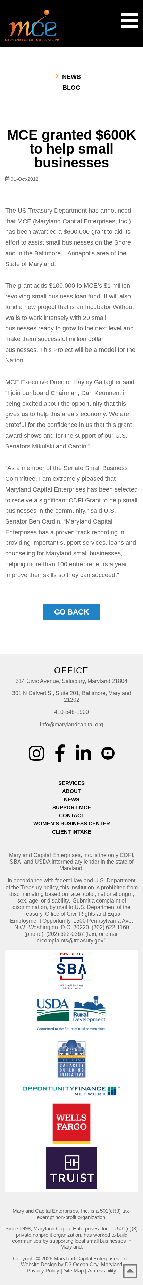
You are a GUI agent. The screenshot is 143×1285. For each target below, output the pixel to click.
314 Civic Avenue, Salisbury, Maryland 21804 (71, 681)
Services (71, 783)
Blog (71, 87)
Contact (71, 815)
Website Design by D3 (46, 1264)
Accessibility (102, 1271)
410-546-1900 (71, 712)
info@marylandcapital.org (71, 724)
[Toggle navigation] (129, 20)
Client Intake (71, 832)
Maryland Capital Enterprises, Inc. (92, 1258)
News (71, 76)
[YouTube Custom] (108, 748)
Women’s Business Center (71, 823)
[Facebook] (59, 753)
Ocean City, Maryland (97, 1264)
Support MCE (71, 807)
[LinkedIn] (83, 753)
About (71, 791)
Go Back (71, 612)
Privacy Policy (43, 1271)
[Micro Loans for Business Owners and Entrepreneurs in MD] (32, 26)
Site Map (74, 1271)
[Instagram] (36, 753)
